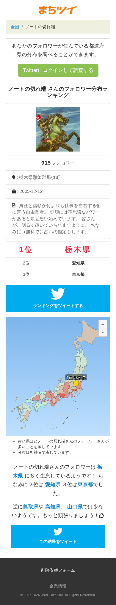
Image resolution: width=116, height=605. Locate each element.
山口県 (75, 507)
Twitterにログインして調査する (58, 70)
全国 (15, 26)
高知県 (53, 507)
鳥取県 (30, 507)
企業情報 (57, 586)
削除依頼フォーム (58, 570)
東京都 (85, 484)
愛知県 (53, 484)
